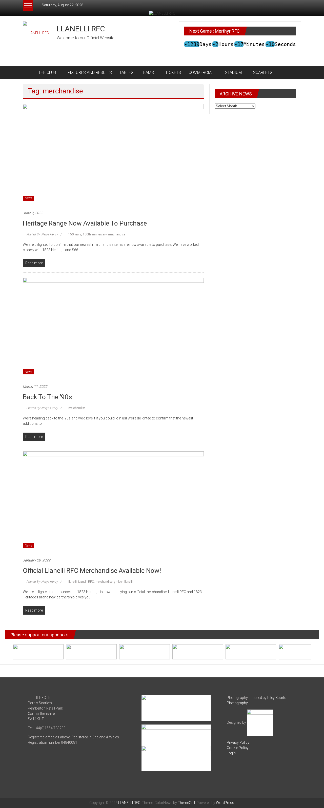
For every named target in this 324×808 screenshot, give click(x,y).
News (28, 198)
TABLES (126, 72)
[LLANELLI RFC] (29, 72)
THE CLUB (47, 72)
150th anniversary (95, 234)
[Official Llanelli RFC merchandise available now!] (113, 502)
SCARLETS (262, 72)
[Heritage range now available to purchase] (113, 154)
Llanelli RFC (86, 581)
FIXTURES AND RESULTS (90, 72)
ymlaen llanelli (123, 581)
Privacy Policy (238, 742)
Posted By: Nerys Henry (42, 234)
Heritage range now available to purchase (85, 223)
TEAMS (147, 72)
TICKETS (173, 72)
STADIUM (233, 72)
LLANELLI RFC (81, 28)
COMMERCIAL (201, 72)
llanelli (72, 581)
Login (231, 753)
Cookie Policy (238, 748)
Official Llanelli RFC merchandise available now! (92, 570)
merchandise (116, 234)
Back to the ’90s (47, 397)
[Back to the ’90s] (113, 328)
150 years (74, 234)
